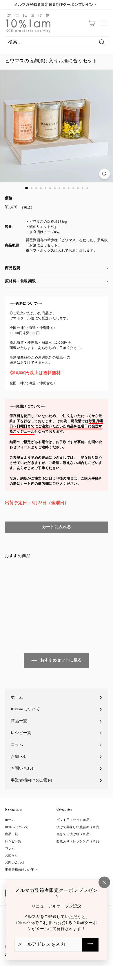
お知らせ (11, 856)
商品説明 (12, 268)
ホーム (10, 820)
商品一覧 (11, 834)
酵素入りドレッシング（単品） (79, 841)
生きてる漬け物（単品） (74, 834)
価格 (9, 198)
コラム (10, 848)
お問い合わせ (15, 863)
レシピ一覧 (13, 841)
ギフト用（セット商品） (74, 820)
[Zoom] (104, 174)
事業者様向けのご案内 (21, 870)
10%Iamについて (16, 827)
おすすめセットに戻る (60, 660)
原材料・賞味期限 (20, 281)
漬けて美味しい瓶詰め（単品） (79, 827)
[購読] (90, 945)
